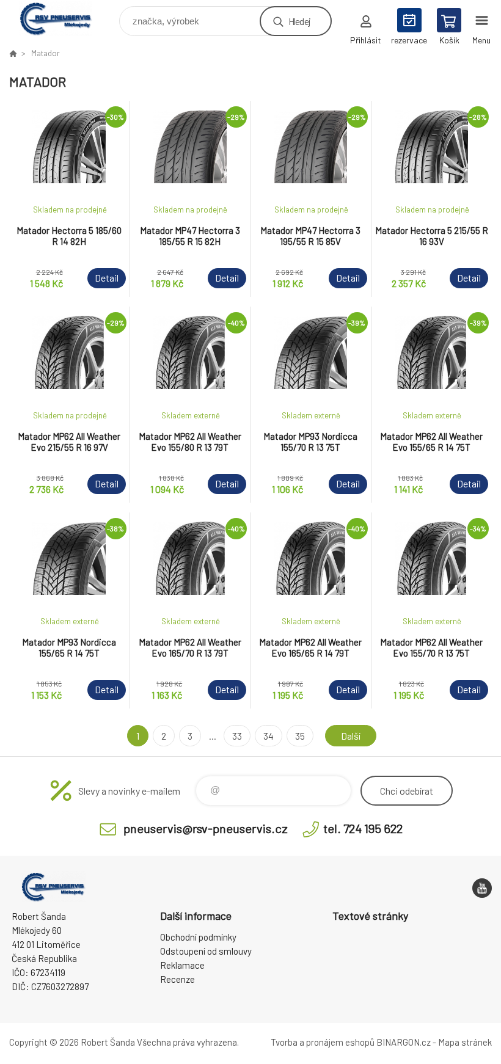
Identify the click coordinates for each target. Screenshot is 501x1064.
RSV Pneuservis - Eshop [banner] (63, 18)
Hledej (299, 21)
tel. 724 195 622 (363, 828)
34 (268, 736)
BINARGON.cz (403, 1042)
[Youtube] (482, 888)
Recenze (177, 979)
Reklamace (182, 965)
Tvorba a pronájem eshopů (323, 1042)
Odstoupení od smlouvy (206, 951)
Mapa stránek (465, 1042)
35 (300, 736)
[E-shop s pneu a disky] (12, 53)
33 (237, 736)
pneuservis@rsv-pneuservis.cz (205, 828)
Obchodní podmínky (198, 936)
